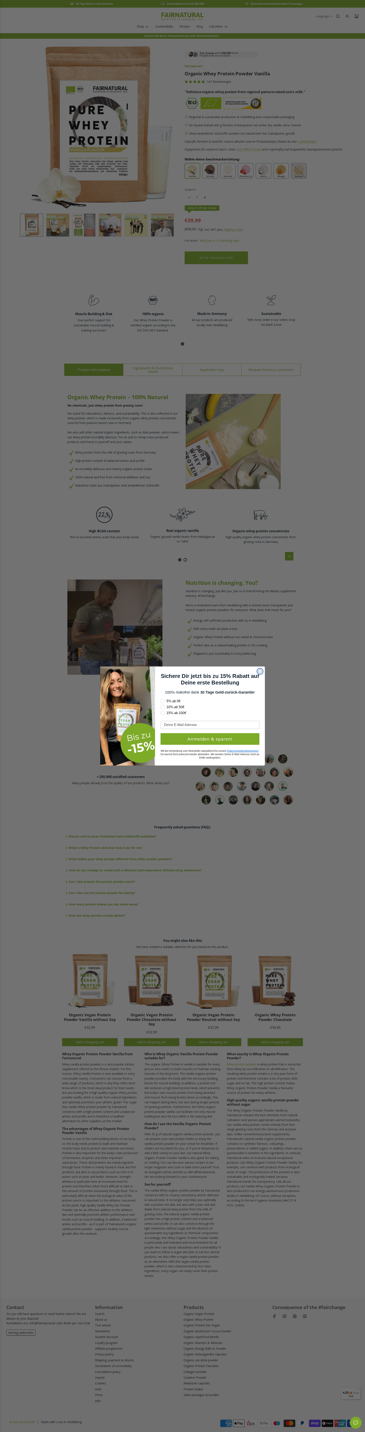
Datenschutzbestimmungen (243, 750)
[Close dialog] (260, 671)
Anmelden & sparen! (210, 739)
